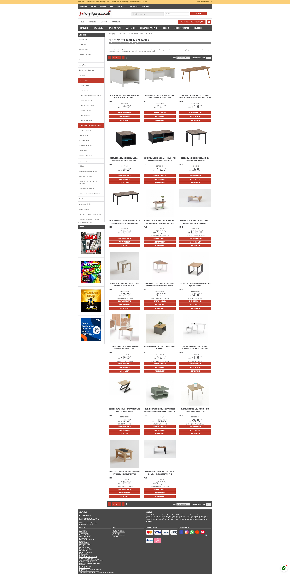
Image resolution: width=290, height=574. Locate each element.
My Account (116, 22)
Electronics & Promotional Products (90, 214)
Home (82, 22)
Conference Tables (86, 100)
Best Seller (82, 199)
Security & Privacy (118, 530)
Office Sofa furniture (86, 120)
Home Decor (83, 151)
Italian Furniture (84, 140)
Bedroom (82, 75)
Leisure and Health (85, 204)
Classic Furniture (84, 60)
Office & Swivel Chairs (87, 105)
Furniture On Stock (85, 55)
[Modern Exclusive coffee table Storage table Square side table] (195, 279)
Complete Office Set (86, 85)
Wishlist (104, 22)
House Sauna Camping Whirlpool (89, 194)
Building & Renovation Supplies (89, 219)
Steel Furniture (83, 135)
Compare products (124, 113)
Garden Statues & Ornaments (88, 171)
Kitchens (81, 166)
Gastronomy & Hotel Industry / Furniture (88, 182)
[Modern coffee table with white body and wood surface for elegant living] (160, 82)
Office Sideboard (85, 115)
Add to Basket (124, 120)
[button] (284, 568)
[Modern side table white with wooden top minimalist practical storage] (124, 87)
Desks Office (84, 90)
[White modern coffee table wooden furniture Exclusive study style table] (195, 342)
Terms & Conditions (118, 535)
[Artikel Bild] (91, 254)
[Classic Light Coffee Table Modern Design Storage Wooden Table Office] (195, 405)
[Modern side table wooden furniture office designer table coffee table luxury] (195, 206)
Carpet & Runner (84, 209)
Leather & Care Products (86, 189)
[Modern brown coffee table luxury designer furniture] (160, 342)
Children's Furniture (85, 130)
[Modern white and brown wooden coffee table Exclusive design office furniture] (159, 279)
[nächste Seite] (127, 58)
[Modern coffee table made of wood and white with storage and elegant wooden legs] (195, 83)
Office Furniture (83, 80)
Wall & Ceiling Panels (85, 176)
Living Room (83, 65)
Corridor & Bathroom (85, 156)
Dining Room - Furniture (86, 70)
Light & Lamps (83, 161)
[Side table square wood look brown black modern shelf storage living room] (124, 151)
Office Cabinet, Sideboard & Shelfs (90, 95)
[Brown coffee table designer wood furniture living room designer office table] (124, 468)
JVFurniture (116, 533)
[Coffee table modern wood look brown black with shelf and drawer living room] (160, 147)
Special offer (83, 39)
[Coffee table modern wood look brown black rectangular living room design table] (124, 207)
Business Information (118, 532)
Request (115, 536)
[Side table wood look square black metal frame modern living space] (195, 149)
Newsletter (92, 22)
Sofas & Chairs (83, 49)
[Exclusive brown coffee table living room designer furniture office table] (124, 342)
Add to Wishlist (124, 116)
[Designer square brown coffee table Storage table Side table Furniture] (124, 394)
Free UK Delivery (97, 572)
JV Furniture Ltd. (110, 572)
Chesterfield (83, 44)
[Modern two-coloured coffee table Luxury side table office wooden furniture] (160, 457)
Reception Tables (85, 110)
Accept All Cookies (203, 2)
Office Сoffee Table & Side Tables (90, 125)
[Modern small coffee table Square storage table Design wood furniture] (124, 279)
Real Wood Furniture (85, 145)
